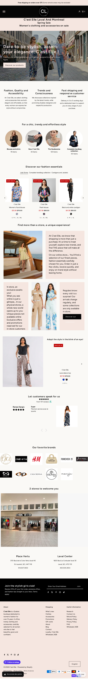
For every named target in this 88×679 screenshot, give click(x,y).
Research (70, 611)
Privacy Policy (72, 622)
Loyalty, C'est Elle (52, 632)
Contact (49, 629)
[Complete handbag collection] (74, 138)
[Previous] (4, 197)
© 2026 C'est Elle (10, 667)
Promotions (50, 619)
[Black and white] (71, 214)
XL (18, 217)
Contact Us (71, 614)
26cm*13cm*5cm (65, 383)
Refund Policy (72, 617)
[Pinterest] (56, 592)
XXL (21, 217)
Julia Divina (24, 173)
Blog (47, 627)
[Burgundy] (65, 379)
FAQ (68, 624)
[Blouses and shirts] (13, 138)
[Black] (44, 214)
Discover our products (14, 65)
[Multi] (17, 214)
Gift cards (49, 622)
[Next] (83, 197)
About (48, 624)
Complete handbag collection (39, 173)
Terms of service (29, 671)
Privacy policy (18, 671)
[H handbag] (65, 355)
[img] (44, 399)
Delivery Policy (72, 619)
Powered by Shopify (25, 667)
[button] (42, 430)
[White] (68, 379)
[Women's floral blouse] (17, 190)
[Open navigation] (20, 11)
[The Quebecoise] (54, 138)
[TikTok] (63, 592)
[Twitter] (52, 592)
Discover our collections (71, 317)
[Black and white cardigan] (71, 190)
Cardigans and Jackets (60, 173)
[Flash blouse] (44, 190)
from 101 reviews (42, 402)
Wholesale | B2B (51, 635)
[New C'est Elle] (33, 138)
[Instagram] (60, 592)
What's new (50, 611)
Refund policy (8, 671)
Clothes (48, 614)
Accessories (50, 617)
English (75, 664)
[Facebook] (48, 592)
